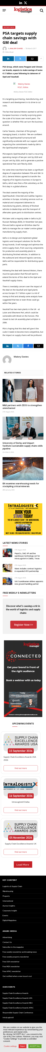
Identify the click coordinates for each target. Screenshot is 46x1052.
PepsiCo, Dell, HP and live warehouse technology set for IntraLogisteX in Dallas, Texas (27, 556)
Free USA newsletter (11, 961)
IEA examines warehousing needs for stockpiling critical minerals (21, 485)
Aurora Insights (9, 906)
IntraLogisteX (8, 1017)
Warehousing (8, 891)
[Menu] (4, 10)
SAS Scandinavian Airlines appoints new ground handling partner (29, 582)
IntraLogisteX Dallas (21, 802)
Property (6, 896)
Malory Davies (16, 48)
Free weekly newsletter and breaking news (20, 952)
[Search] (41, 10)
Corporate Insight (10, 910)
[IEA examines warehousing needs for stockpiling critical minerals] (23, 468)
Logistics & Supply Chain (12, 886)
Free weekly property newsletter (16, 957)
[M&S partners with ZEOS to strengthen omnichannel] (23, 390)
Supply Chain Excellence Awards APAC (18, 1008)
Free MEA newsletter (11, 966)
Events (5, 915)
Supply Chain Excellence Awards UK (20, 843)
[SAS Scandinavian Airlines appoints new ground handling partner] (7, 581)
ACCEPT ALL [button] (35, 1046)
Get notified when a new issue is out (17, 976)
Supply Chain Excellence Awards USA (17, 998)
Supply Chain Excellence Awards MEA (18, 1003)
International (8, 901)
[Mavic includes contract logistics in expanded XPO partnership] (7, 568)
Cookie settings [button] (10, 1046)
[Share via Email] (32, 58)
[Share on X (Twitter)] (20, 58)
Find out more (21, 768)
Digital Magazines (9, 920)
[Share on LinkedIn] (8, 58)
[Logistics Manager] (23, 10)
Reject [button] (22, 1046)
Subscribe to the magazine (13, 947)
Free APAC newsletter (12, 971)
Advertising (7, 937)
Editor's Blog (9, 27)
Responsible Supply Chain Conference (18, 1012)
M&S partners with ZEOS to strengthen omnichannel (22, 407)
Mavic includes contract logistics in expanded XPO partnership (28, 569)
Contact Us (7, 942)
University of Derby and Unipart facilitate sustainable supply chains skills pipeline (23, 446)
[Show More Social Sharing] (41, 58)
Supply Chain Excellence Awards (15, 993)
